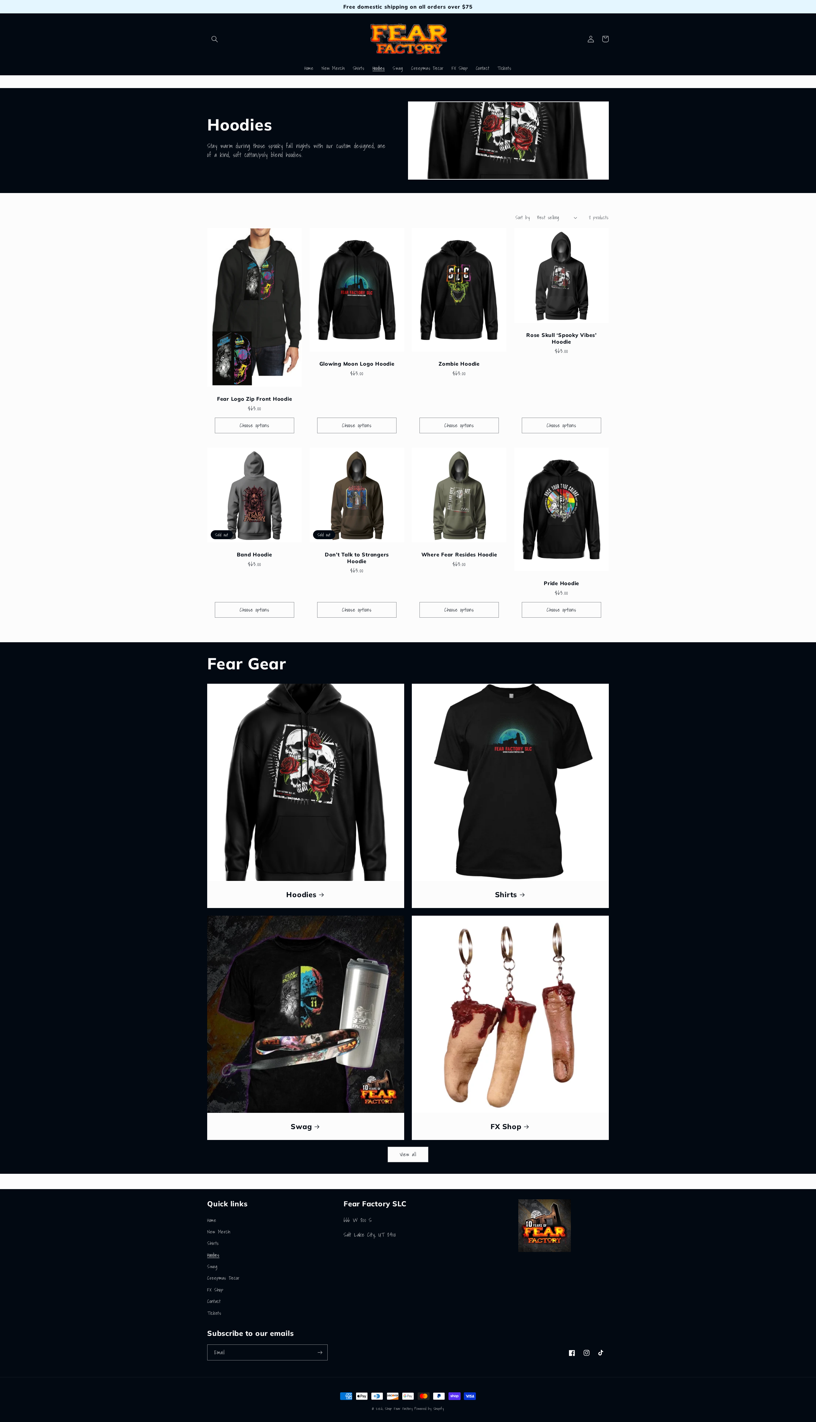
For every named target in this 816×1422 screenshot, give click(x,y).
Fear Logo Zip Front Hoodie (254, 399)
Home (211, 1220)
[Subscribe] (320, 1352)
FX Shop (506, 1126)
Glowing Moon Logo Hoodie (357, 364)
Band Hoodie (254, 554)
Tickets (214, 1313)
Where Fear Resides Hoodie (459, 554)
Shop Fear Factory (399, 1408)
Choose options (255, 425)
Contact (214, 1301)
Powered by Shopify (429, 1408)
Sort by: (522, 217)
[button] (214, 39)
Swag (301, 1126)
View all (408, 1154)
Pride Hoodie (561, 583)
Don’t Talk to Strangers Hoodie (357, 557)
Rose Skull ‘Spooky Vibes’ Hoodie (561, 338)
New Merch (218, 1231)
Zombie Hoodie (459, 364)
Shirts (506, 894)
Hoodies (301, 894)
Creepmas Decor (223, 1278)
